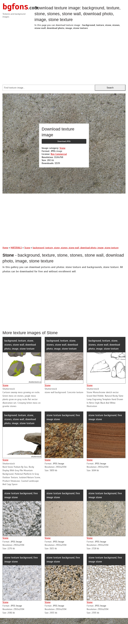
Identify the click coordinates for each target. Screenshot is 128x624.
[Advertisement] (80, 56)
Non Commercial (59, 154)
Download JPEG (64, 141)
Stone (62, 148)
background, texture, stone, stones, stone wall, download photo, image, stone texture (20, 344)
